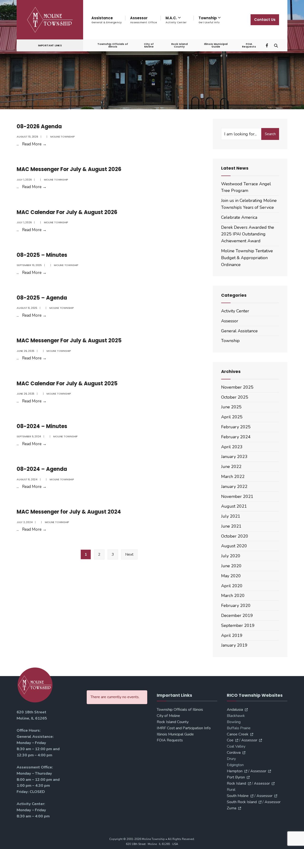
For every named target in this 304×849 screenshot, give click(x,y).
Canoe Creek (237, 734)
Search (270, 134)
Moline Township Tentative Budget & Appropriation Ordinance (247, 257)
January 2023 (234, 456)
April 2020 (231, 586)
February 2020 (236, 605)
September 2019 (238, 625)
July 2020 (230, 556)
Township (230, 340)
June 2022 (231, 466)
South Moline (238, 795)
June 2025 (231, 407)
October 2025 (234, 397)
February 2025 (236, 427)
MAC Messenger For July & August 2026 (69, 169)
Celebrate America (239, 217)
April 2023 (231, 447)
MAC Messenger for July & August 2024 (69, 511)
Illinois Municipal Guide (216, 45)
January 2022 (234, 486)
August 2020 (234, 546)
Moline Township (62, 136)
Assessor (143, 19)
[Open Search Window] (276, 45)
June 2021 (231, 526)
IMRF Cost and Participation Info (184, 728)
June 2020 (231, 566)
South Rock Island (242, 802)
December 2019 (237, 615)
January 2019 (234, 645)
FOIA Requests (249, 45)
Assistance (106, 19)
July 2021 (230, 516)
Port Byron (236, 777)
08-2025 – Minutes (42, 255)
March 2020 (233, 595)
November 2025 (237, 387)
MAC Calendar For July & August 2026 (67, 212)
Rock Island (236, 783)
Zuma (231, 808)
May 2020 (231, 576)
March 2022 (233, 476)
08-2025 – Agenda (42, 297)
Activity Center (235, 311)
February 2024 (236, 437)
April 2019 (231, 635)
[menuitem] (177, 20)
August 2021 (234, 506)
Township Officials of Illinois (112, 45)
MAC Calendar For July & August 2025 (67, 383)
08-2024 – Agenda (42, 469)
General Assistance (239, 331)
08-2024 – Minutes (42, 426)
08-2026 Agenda (39, 126)
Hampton (234, 771)
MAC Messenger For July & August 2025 (69, 340)
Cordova (234, 752)
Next (129, 554)
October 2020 (234, 536)
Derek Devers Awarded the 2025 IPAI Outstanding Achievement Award (247, 234)
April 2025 (231, 417)
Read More (34, 144)
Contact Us (265, 19)
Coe (230, 740)
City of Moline (149, 45)
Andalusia (235, 709)
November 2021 (237, 496)
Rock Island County (179, 45)
